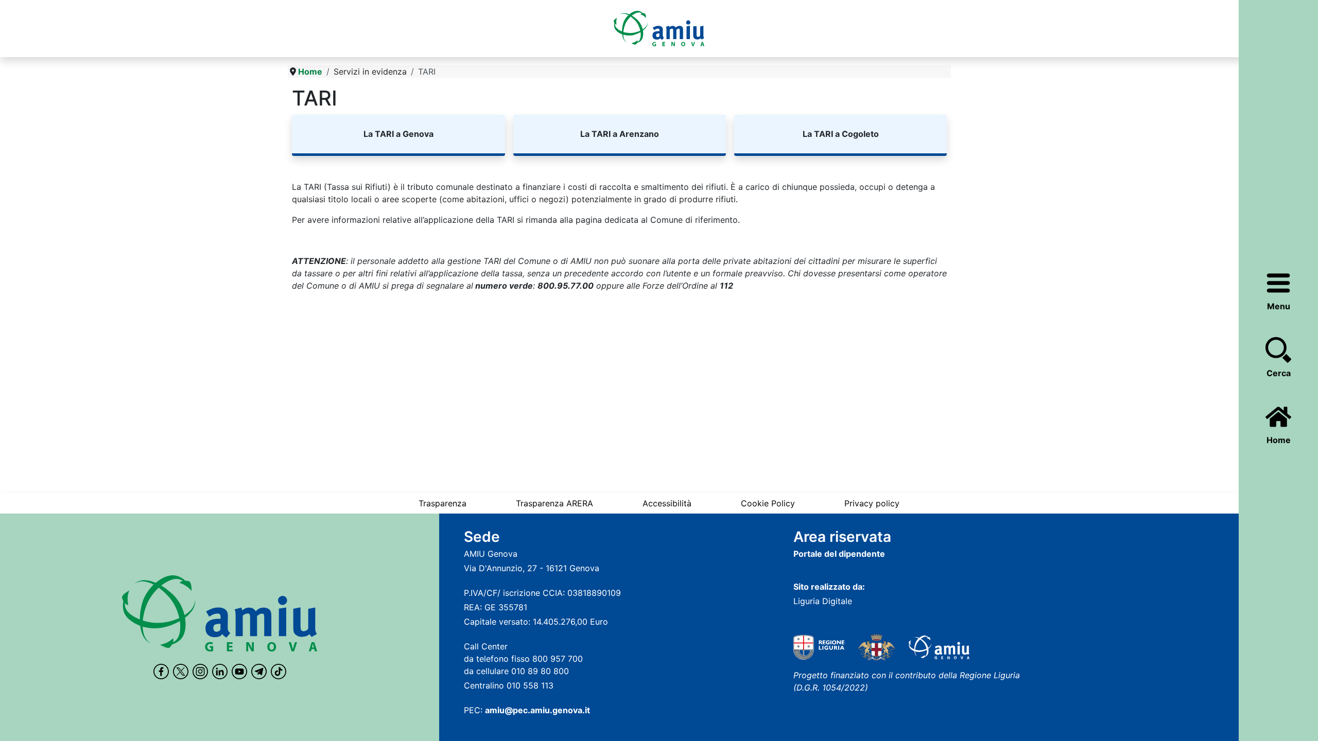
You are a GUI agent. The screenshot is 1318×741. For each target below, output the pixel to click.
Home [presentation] (1279, 440)
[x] (180, 671)
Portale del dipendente (839, 554)
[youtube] (239, 671)
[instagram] (200, 671)
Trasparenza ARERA (554, 503)
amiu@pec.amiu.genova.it (537, 710)
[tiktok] (278, 671)
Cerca (1279, 373)
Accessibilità (667, 503)
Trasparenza (442, 503)
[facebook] (161, 671)
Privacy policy (871, 503)
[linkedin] (220, 671)
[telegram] (259, 671)
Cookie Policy (768, 503)
